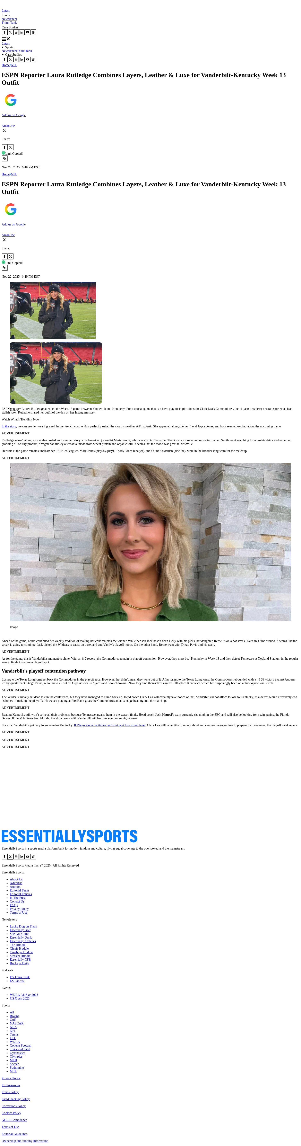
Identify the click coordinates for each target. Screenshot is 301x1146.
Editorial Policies (21, 894)
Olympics (16, 1056)
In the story (9, 426)
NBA (13, 1027)
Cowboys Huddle (21, 952)
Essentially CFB (20, 959)
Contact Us (17, 901)
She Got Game (19, 933)
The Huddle (17, 945)
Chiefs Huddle (19, 948)
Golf (13, 1019)
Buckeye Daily (19, 963)
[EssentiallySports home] (69, 841)
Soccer (14, 1064)
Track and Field (20, 1049)
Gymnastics (17, 1053)
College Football (20, 1045)
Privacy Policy (19, 908)
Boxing (14, 1016)
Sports (9, 47)
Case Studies (13, 54)
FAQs (14, 905)
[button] (12, 416)
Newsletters (9, 19)
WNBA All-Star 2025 (24, 994)
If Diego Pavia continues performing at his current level (109, 725)
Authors (15, 886)
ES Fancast (17, 981)
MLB (13, 1060)
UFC (13, 1038)
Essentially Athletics (23, 941)
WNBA (15, 1041)
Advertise (16, 883)
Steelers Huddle (20, 956)
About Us (16, 879)
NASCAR (17, 1023)
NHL (13, 1071)
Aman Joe (8, 125)
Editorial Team (19, 890)
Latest (5, 10)
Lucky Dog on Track (23, 926)
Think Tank (9, 22)
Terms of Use (18, 912)
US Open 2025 (19, 998)
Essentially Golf (20, 930)
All (12, 1012)
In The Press (18, 897)
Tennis (14, 1034)
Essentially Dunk (21, 937)
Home (6, 65)
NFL (14, 65)
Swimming (17, 1067)
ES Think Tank (20, 977)
